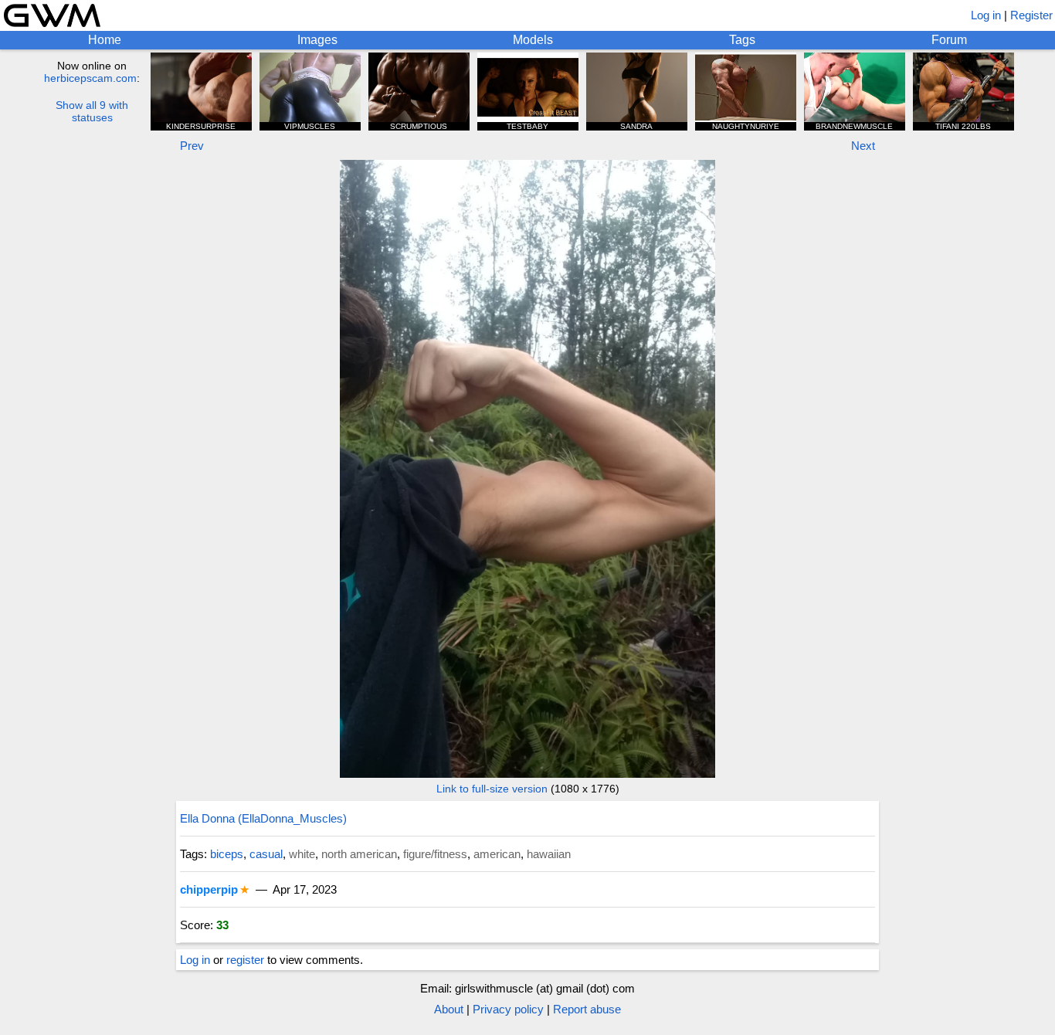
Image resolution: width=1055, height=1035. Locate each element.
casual (266, 853)
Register (1031, 15)
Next (863, 145)
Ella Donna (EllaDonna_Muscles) (263, 818)
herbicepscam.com (90, 78)
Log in (986, 15)
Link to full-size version (492, 788)
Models (533, 39)
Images (317, 39)
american (497, 853)
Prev (192, 145)
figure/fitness (435, 853)
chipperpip (209, 889)
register (245, 959)
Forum (949, 39)
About (448, 1009)
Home (104, 39)
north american (359, 853)
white (302, 853)
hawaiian (549, 853)
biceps (226, 853)
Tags (742, 39)
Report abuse (587, 1009)
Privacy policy (508, 1009)
